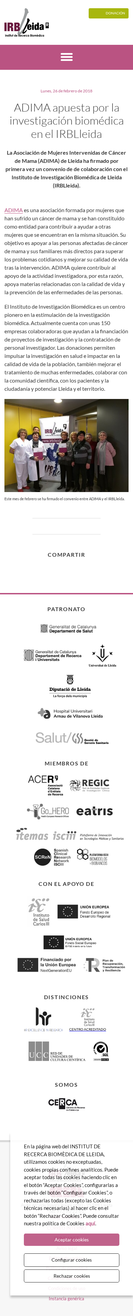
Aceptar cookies (72, 1239)
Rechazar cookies (72, 1276)
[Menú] (67, 58)
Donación (115, 13)
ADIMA (13, 210)
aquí (90, 1223)
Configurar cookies (71, 1260)
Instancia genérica (66, 1298)
